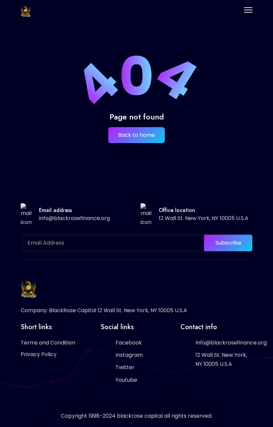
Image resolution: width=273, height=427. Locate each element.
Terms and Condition (48, 342)
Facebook (129, 342)
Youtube (126, 380)
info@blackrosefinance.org (74, 218)
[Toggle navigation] (248, 10)
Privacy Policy (39, 354)
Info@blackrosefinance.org (231, 342)
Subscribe (228, 243)
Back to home (136, 135)
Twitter (125, 367)
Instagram (129, 355)
